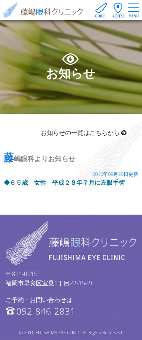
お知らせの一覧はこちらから (81, 132)
